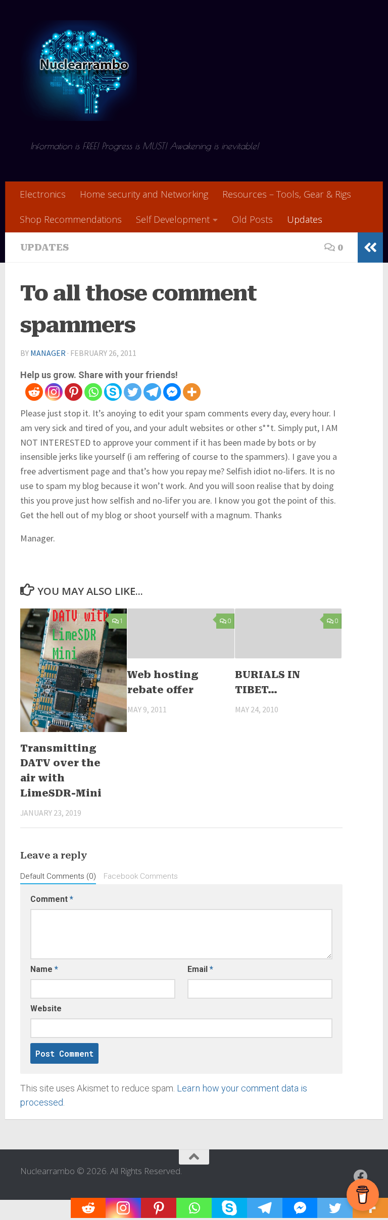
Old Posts (252, 219)
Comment (51, 899)
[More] (192, 392)
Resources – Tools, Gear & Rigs (286, 194)
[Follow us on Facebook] (361, 1177)
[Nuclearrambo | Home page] (78, 70)
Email (200, 969)
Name (44, 969)
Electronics (43, 194)
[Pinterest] (73, 392)
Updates (304, 219)
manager (48, 353)
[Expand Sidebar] (370, 247)
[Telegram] (152, 392)
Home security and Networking (144, 194)
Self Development (173, 219)
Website (46, 1008)
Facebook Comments (141, 876)
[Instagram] (54, 392)
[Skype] (113, 392)
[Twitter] (132, 392)
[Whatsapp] (93, 392)
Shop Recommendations (71, 219)
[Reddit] (34, 392)
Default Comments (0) (58, 876)
